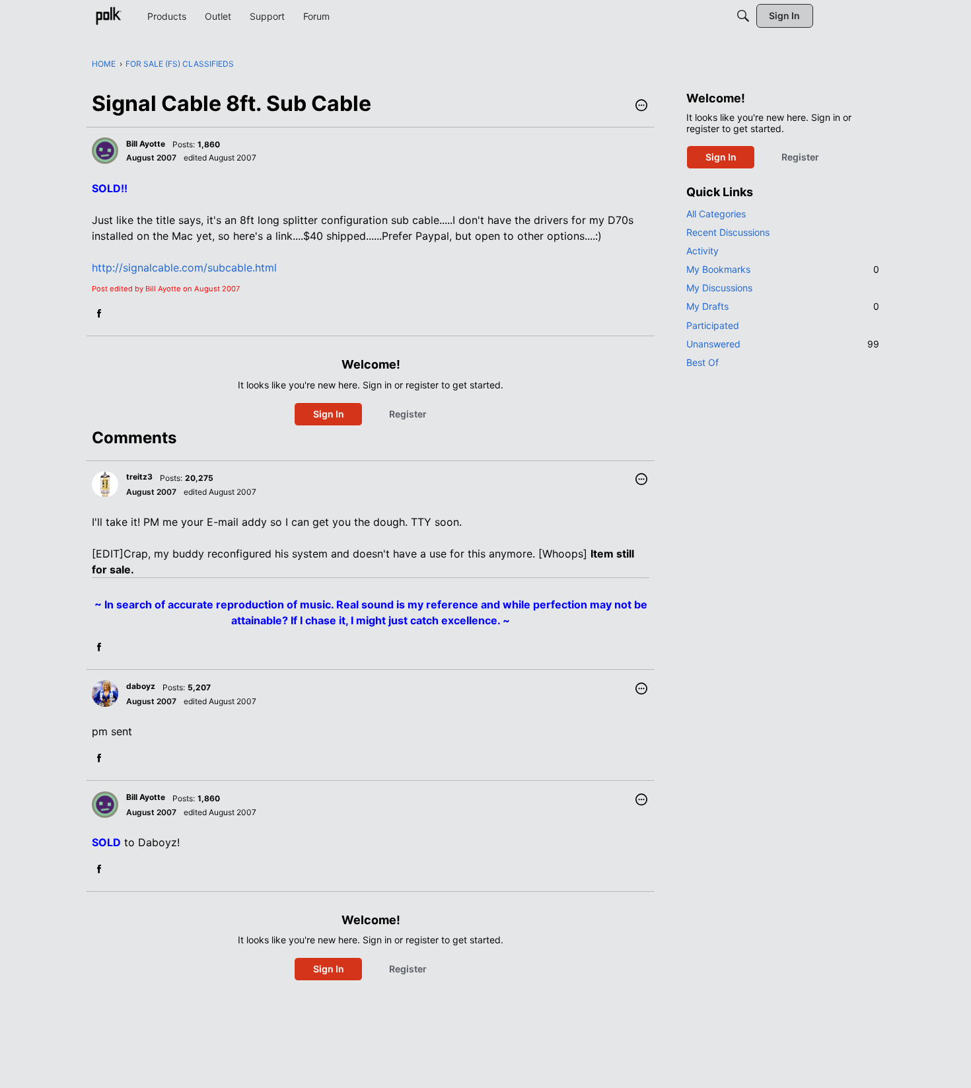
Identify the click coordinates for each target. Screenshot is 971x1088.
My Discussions (719, 287)
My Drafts (782, 306)
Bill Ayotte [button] (145, 144)
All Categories (716, 213)
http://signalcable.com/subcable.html (184, 267)
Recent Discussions (728, 232)
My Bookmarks (782, 269)
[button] (641, 106)
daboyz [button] (140, 686)
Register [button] (408, 413)
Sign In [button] (328, 413)
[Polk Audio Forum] (108, 15)
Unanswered (782, 343)
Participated (712, 325)
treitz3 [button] (139, 477)
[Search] (743, 16)
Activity (702, 250)
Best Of (702, 362)
